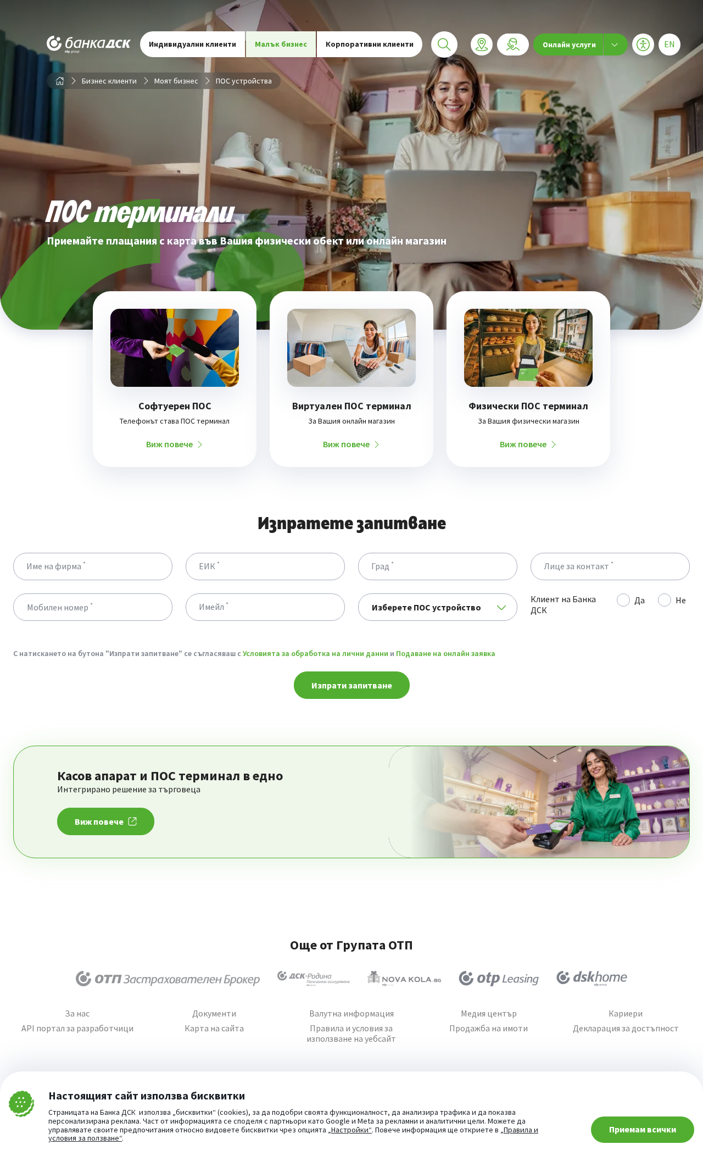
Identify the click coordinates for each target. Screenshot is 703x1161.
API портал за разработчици (77, 1028)
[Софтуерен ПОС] (174, 348)
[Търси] (444, 44)
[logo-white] (89, 44)
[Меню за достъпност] (643, 44)
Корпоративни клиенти (370, 44)
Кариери (626, 1013)
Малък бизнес (281, 44)
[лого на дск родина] (313, 978)
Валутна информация (351, 1013)
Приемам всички (642, 1129)
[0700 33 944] (513, 44)
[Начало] (59, 80)
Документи (214, 1013)
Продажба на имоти (488, 1028)
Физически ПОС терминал (528, 406)
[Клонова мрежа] (482, 44)
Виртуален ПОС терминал (351, 406)
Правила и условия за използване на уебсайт (351, 1033)
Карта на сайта (214, 1028)
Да (639, 600)
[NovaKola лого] (404, 978)
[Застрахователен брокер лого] (168, 978)
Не (681, 600)
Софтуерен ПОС (174, 406)
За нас (77, 1013)
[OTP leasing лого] (499, 978)
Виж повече (169, 444)
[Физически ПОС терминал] (528, 348)
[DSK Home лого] (591, 978)
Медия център (489, 1013)
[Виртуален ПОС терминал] (351, 348)
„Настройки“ (350, 1130)
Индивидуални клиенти (192, 44)
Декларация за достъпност (626, 1028)
